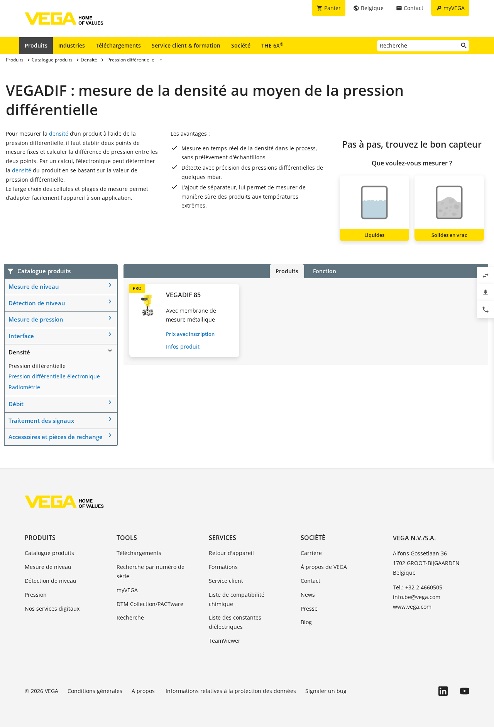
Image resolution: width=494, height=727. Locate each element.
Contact (310, 580)
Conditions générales (95, 691)
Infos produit (183, 346)
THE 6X (272, 45)
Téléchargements (118, 45)
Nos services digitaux (52, 608)
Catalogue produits (49, 553)
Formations (223, 566)
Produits (36, 45)
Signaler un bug (326, 691)
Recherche (130, 617)
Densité (19, 352)
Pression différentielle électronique (54, 376)
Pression (36, 594)
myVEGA (127, 590)
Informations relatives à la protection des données (231, 691)
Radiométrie (24, 387)
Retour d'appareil (231, 553)
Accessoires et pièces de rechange (55, 437)
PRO (137, 288)
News (308, 594)
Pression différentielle (37, 365)
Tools (127, 537)
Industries (71, 45)
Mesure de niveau (33, 286)
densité (58, 133)
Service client (226, 580)
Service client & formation (186, 45)
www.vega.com (412, 606)
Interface (21, 336)
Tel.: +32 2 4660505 (417, 587)
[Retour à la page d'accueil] (64, 501)
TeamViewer (224, 640)
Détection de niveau (36, 303)
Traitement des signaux (41, 420)
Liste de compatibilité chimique (236, 599)
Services (222, 537)
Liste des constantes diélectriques (235, 622)
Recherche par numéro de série (150, 571)
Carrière (311, 553)
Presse (309, 608)
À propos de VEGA (324, 566)
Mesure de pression (35, 319)
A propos (144, 691)
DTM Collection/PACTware (150, 604)
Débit (16, 404)
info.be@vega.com (416, 597)
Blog (306, 622)
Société (240, 45)
